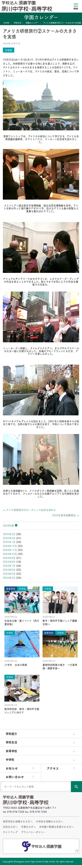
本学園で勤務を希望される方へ (56, 826)
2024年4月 (9, 577)
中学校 (10, 759)
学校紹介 (11, 733)
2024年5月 (9, 573)
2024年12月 (10, 546)
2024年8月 (9, 561)
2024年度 (8, 525)
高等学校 (11, 751)
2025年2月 (9, 538)
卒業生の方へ (28, 826)
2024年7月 (9, 565)
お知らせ (12, 768)
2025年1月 (9, 542)
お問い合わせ (15, 777)
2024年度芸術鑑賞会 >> (65, 515)
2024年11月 (10, 550)
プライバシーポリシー (33, 832)
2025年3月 (9, 534)
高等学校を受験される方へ (18, 821)
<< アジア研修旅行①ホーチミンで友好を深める (29, 509)
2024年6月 (9, 569)
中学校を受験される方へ (49, 821)
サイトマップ (10, 832)
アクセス (53, 768)
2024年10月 (10, 554)
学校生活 (11, 742)
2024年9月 (9, 558)
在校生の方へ (10, 826)
